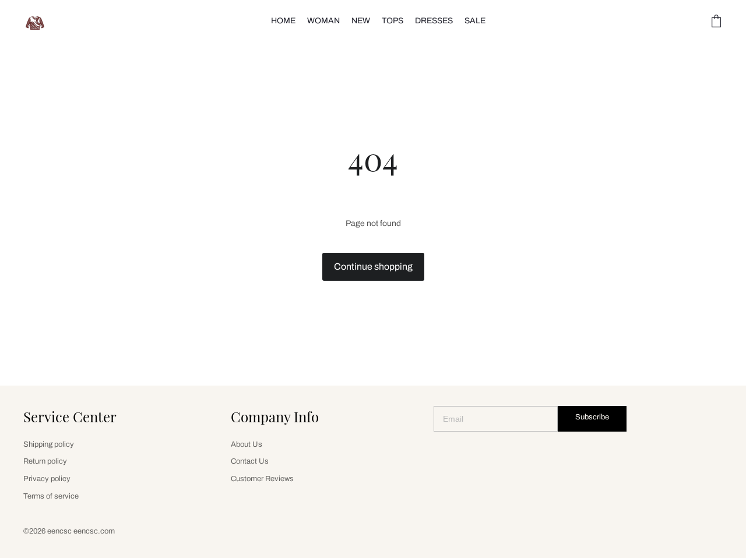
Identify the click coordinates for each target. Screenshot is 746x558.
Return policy (45, 461)
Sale (475, 20)
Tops (392, 20)
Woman (323, 20)
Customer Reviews (262, 479)
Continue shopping (373, 266)
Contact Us (250, 461)
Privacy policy (47, 479)
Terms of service (51, 496)
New (360, 20)
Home (283, 20)
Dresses (434, 20)
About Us (246, 444)
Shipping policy (48, 444)
